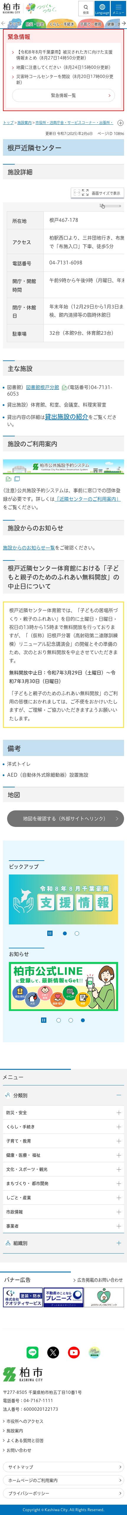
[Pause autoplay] (50, 933)
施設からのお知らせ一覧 (29, 547)
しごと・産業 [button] (18, 1198)
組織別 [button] (20, 1243)
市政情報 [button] (14, 1212)
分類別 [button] (20, 1095)
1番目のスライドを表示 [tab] (65, 933)
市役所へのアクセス (24, 1421)
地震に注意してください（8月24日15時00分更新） (64, 67)
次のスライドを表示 (123, 23)
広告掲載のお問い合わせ (100, 1280)
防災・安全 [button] (16, 1113)
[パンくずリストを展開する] (120, 123)
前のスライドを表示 (3, 23)
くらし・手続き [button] (20, 1127)
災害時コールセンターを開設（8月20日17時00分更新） (64, 79)
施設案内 (24, 122)
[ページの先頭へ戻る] (108, 1329)
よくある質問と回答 (25, 1440)
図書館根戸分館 (46, 387)
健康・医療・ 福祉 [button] (23, 1155)
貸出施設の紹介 (66, 417)
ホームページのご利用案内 (33, 1480)
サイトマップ (20, 1467)
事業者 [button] (12, 1226)
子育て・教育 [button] (18, 1141)
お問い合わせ (18, 1450)
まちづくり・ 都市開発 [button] (27, 1183)
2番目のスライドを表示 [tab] (77, 933)
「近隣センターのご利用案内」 (88, 499)
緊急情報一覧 (63, 95)
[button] (86, 8)
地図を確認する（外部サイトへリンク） (65, 818)
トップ (8, 122)
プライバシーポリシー (28, 1493)
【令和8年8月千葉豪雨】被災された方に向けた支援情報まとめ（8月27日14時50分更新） (64, 55)
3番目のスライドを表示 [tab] (83, 1020)
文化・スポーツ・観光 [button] (27, 1169)
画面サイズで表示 (106, 193)
